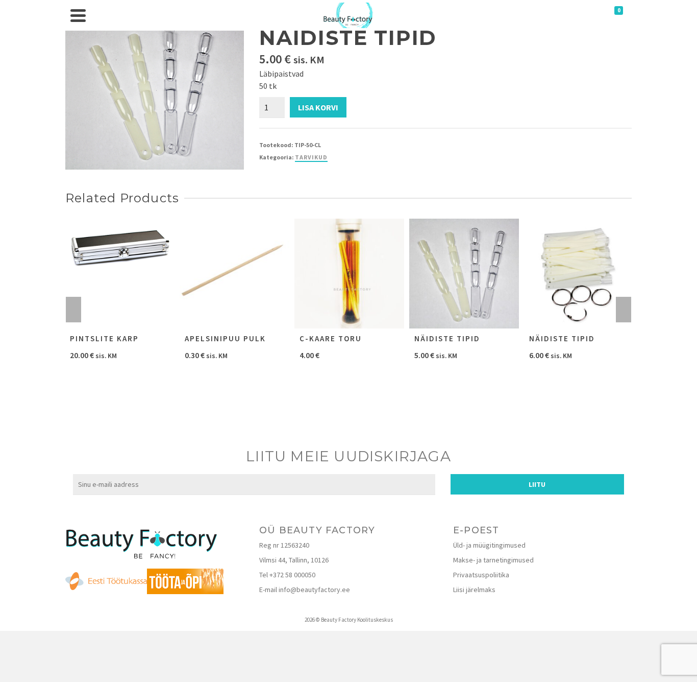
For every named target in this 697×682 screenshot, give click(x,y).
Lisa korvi (318, 107)
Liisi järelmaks (474, 589)
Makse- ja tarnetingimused (493, 560)
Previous (73, 309)
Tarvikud (311, 157)
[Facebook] (337, 510)
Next (623, 309)
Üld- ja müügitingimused (489, 545)
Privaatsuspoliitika (481, 574)
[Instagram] (359, 510)
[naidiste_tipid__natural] (154, 92)
